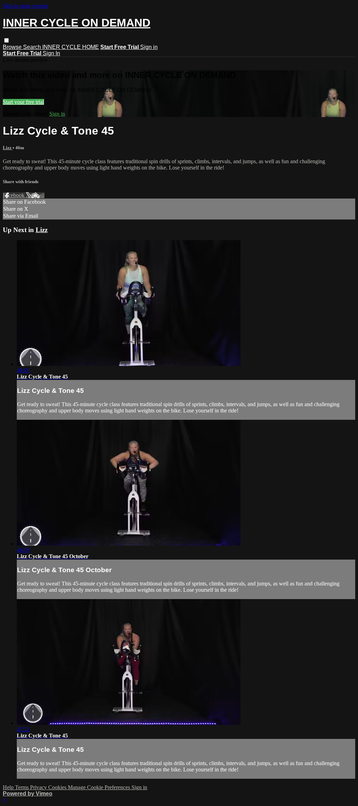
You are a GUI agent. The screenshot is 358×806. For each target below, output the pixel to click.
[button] (6, 40)
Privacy (39, 787)
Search (32, 47)
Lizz (8, 147)
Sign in (149, 47)
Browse (13, 47)
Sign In (51, 53)
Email (37, 195)
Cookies (58, 787)
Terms (22, 787)
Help (9, 787)
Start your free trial (23, 102)
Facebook (14, 195)
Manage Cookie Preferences (99, 787)
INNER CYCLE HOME (70, 47)
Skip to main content (25, 6)
